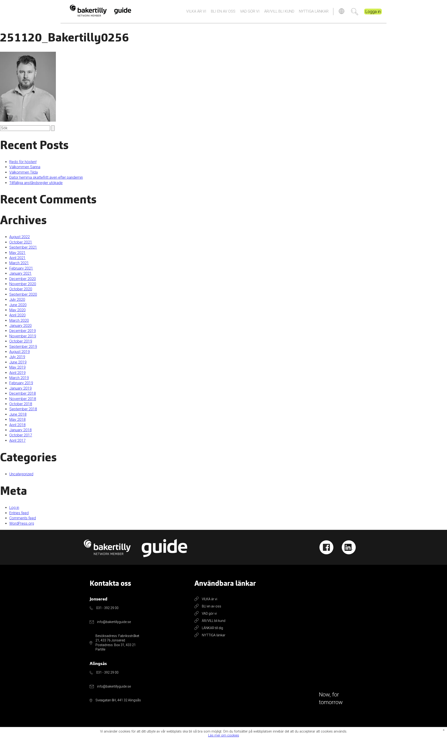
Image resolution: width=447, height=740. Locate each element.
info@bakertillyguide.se (114, 622)
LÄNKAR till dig (212, 628)
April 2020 (17, 315)
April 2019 (17, 372)
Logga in (373, 11)
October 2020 (20, 289)
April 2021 (17, 258)
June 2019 (18, 362)
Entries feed (19, 513)
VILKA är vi (196, 11)
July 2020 (17, 299)
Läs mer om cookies (223, 736)
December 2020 (22, 279)
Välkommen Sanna (24, 167)
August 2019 (19, 351)
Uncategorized (21, 474)
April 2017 (17, 440)
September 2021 (23, 247)
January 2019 (20, 388)
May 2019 (17, 367)
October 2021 (20, 242)
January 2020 (20, 325)
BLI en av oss (223, 11)
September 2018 (23, 409)
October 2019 (20, 341)
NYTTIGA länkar (313, 11)
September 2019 (23, 346)
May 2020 (17, 310)
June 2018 (18, 414)
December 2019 (22, 331)
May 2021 (17, 252)
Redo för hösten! (23, 162)
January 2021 (20, 273)
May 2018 (17, 419)
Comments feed (22, 518)
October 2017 (20, 435)
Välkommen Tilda (23, 172)
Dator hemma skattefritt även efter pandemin (46, 177)
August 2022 (19, 237)
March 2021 (19, 263)
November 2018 (22, 399)
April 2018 (17, 425)
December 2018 (22, 393)
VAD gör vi (250, 11)
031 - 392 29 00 (107, 608)
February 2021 (21, 268)
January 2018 (20, 430)
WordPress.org (21, 523)
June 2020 (18, 305)
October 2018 (20, 404)
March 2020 (19, 320)
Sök (354, 11)
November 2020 (22, 284)
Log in (14, 507)
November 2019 (22, 336)
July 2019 (17, 357)
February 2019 (21, 383)
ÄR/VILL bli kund (279, 11)
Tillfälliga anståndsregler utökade (36, 183)
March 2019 (19, 378)
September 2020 (23, 294)
